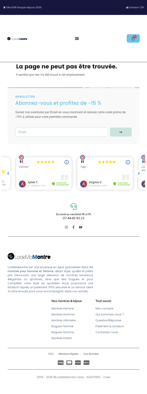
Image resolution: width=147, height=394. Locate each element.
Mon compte (104, 308)
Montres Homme (62, 314)
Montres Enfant (61, 338)
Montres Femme (62, 308)
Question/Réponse (108, 320)
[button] (77, 38)
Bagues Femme (62, 326)
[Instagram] (66, 227)
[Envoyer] (121, 132)
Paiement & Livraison (110, 326)
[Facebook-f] (73, 227)
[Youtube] (80, 227)
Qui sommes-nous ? (110, 314)
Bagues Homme (62, 332)
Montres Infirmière (63, 320)
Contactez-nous (107, 332)
